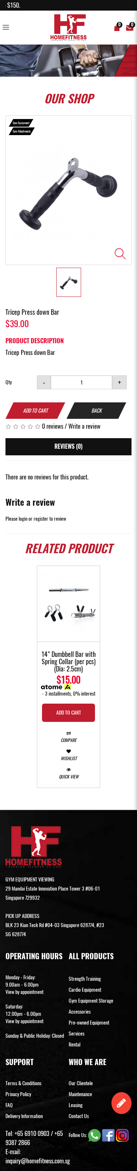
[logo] (68, 27)
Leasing (76, 1105)
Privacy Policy (18, 1094)
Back (96, 410)
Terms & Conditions (23, 1083)
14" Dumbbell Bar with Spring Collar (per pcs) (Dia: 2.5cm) (68, 662)
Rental (74, 1044)
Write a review (84, 426)
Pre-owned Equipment (89, 1022)
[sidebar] (7, 27)
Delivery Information (24, 1116)
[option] (68, 190)
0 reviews (52, 426)
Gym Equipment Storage (91, 1000)
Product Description (34, 340)
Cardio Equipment (85, 989)
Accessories (80, 1011)
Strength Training (85, 978)
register (41, 518)
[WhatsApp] (95, 1135)
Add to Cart (35, 410)
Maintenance (80, 1094)
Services (76, 1033)
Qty (8, 382)
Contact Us (79, 1116)
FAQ (9, 1105)
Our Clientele (81, 1083)
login (23, 518)
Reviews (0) (68, 446)
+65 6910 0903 (32, 1133)
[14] (68, 604)
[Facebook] (109, 1135)
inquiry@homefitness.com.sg (37, 1160)
